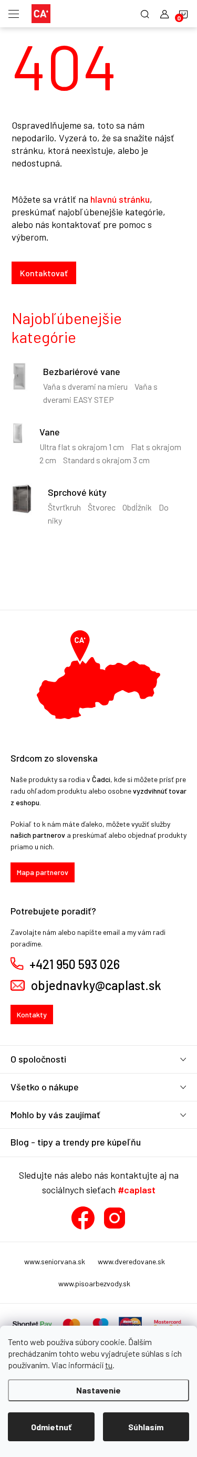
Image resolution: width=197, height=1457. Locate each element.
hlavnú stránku (120, 199)
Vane (49, 432)
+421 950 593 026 (74, 964)
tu (108, 1365)
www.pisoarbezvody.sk (94, 1283)
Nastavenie (98, 1390)
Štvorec (102, 507)
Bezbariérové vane (81, 371)
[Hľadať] (145, 13)
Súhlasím (145, 1427)
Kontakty (32, 1014)
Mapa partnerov (42, 872)
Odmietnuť (51, 1427)
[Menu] (13, 13)
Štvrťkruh (64, 507)
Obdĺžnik (137, 507)
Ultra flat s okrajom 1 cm (81, 447)
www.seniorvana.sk (54, 1261)
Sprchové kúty (77, 492)
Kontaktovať (44, 273)
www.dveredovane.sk (131, 1261)
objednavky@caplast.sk (96, 985)
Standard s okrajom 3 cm (106, 460)
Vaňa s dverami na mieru (85, 386)
